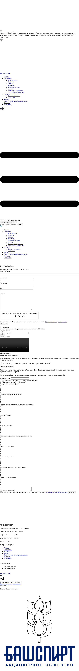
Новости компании (14, 96)
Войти (2, 335)
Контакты (7, 103)
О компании (8, 78)
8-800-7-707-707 (5, 73)
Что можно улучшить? (7, 490)
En (3, 108)
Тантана (10, 84)
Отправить (72, 492)
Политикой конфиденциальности (56, 322)
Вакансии (11, 85)
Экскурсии (7, 104)
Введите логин (5, 331)
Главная (6, 77)
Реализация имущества (15, 90)
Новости (7, 94)
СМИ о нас (11, 97)
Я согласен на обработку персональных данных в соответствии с (35, 492)
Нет (1, 39)
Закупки (10, 89)
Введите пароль (5, 333)
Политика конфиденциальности (10, 584)
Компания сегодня (14, 87)
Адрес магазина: (5, 378)
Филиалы (11, 82)
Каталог (6, 99)
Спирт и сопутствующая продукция (15, 101)
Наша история (12, 80)
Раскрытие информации (16, 92)
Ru (1, 108)
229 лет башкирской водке (8, 222)
